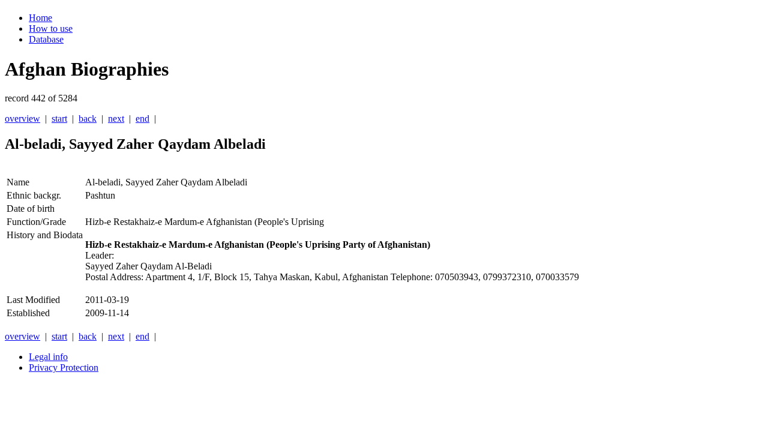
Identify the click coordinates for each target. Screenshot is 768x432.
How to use (51, 28)
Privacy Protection (63, 367)
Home (40, 18)
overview (22, 118)
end (142, 118)
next (116, 118)
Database (46, 39)
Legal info (48, 357)
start (59, 118)
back (88, 118)
